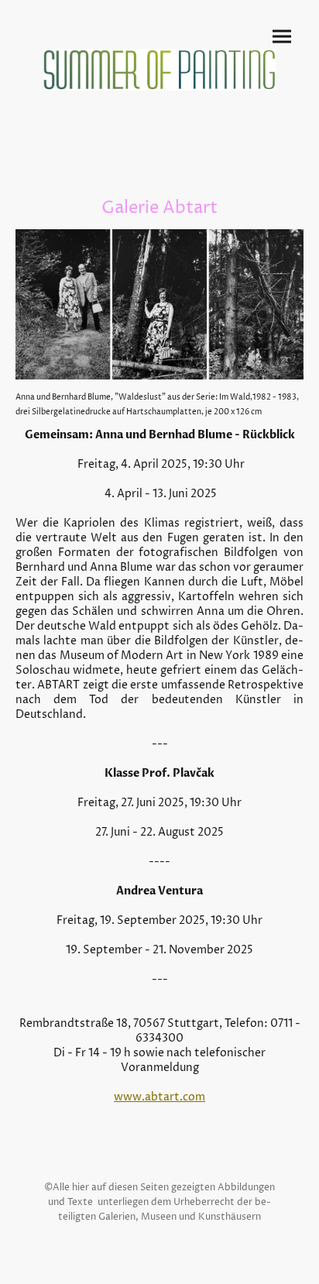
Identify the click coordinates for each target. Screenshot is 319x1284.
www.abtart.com (159, 1097)
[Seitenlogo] (159, 70)
